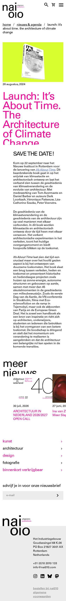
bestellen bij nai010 (45, 588)
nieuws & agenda (29, 25)
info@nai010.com (44, 567)
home (7, 25)
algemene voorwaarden (42, 594)
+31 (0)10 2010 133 (45, 563)
